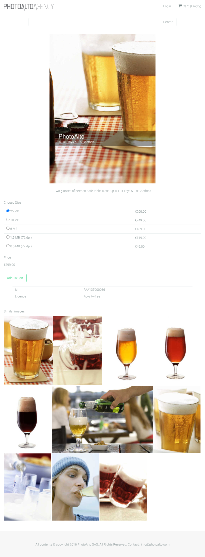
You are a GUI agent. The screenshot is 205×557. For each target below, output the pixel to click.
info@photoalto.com (155, 544)
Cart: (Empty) (191, 6)
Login (167, 6)
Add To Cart (15, 278)
